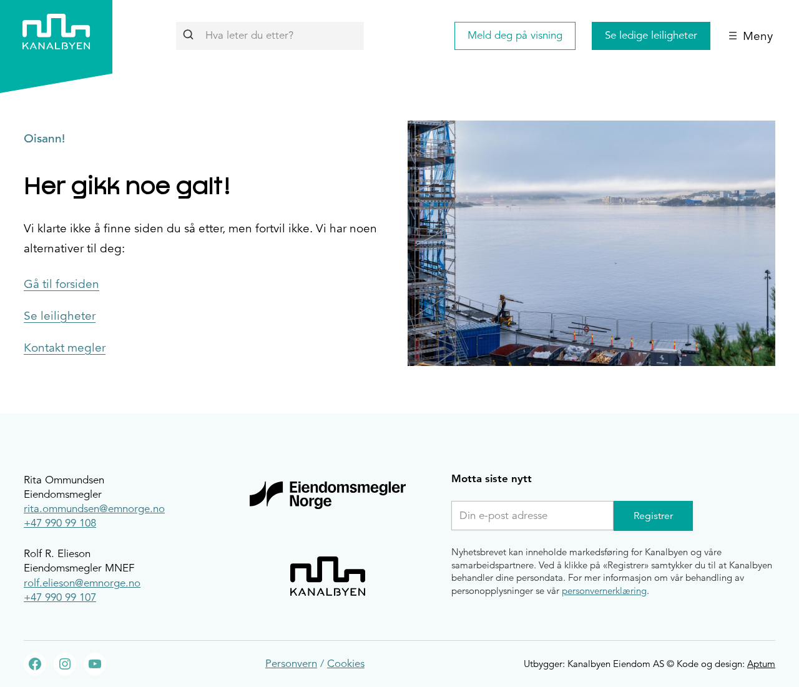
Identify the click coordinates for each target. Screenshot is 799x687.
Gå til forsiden (61, 284)
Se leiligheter (60, 316)
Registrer (653, 516)
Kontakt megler (64, 348)
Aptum (761, 664)
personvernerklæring (604, 590)
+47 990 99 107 (60, 597)
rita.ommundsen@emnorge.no (94, 508)
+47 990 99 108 (60, 523)
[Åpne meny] (751, 35)
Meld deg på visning (515, 35)
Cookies (346, 663)
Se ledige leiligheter (651, 35)
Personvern (291, 663)
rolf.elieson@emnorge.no (82, 583)
